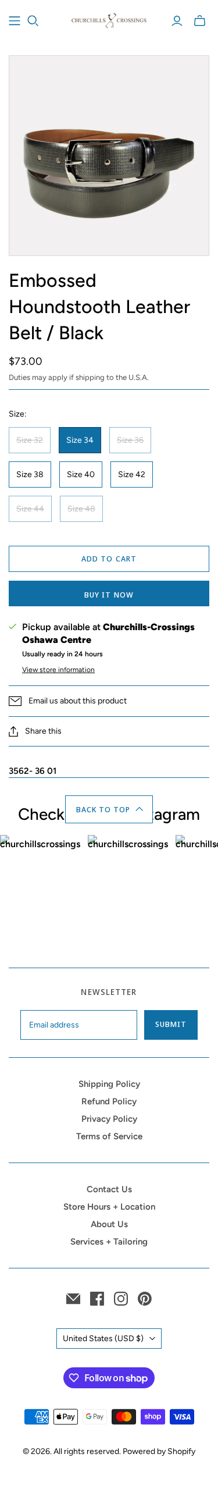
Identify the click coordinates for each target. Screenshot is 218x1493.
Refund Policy (109, 1101)
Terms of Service (109, 1136)
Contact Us (109, 1189)
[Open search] (33, 21)
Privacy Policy (109, 1119)
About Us (109, 1224)
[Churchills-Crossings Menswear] (109, 19)
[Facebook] (97, 1299)
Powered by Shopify (159, 1451)
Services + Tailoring (109, 1241)
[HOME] (14, 21)
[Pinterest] (145, 1299)
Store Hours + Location (109, 1206)
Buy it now (108, 594)
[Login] (177, 21)
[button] (109, 809)
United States (103, 1338)
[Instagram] (121, 1299)
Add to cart (108, 558)
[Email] (73, 1299)
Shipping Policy (109, 1084)
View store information (58, 670)
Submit (171, 1024)
